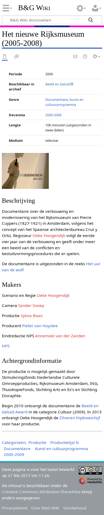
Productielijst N (64, 442)
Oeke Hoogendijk (49, 235)
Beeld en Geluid (57, 84)
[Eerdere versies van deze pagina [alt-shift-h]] (85, 57)
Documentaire (56, 99)
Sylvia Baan (32, 315)
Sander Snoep (31, 305)
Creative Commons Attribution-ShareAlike (41, 491)
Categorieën (13, 442)
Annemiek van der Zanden (60, 335)
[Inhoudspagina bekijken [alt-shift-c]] (5, 57)
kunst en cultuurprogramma (64, 102)
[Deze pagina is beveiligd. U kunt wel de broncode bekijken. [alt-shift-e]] (75, 57)
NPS (6, 345)
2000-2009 (53, 115)
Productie (37, 442)
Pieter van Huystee (40, 325)
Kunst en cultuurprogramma (61, 448)
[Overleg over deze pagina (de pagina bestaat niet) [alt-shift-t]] (17, 57)
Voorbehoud (74, 507)
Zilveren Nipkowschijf (79, 417)
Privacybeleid (14, 507)
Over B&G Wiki (45, 507)
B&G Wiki (34, 7)
